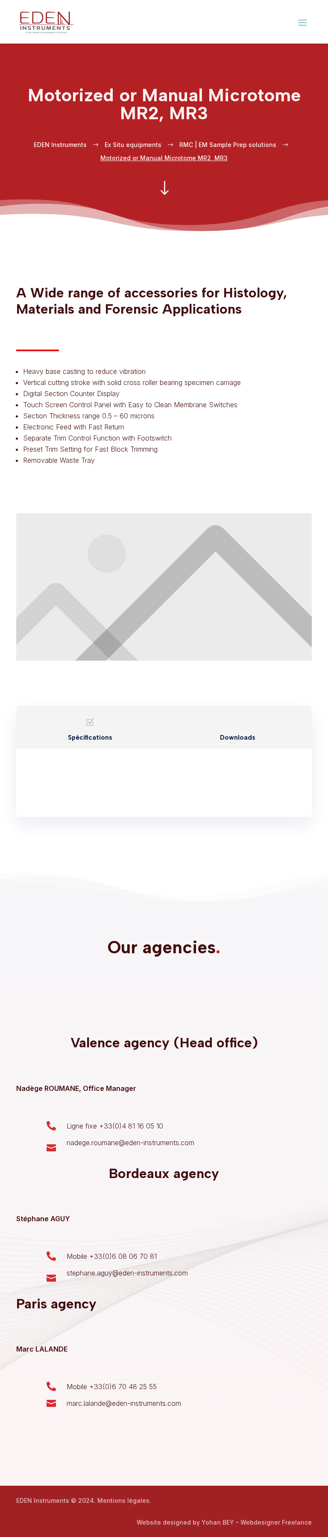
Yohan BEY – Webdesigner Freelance (257, 1522)
